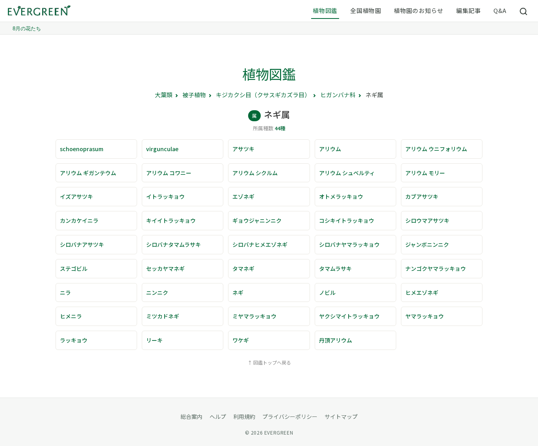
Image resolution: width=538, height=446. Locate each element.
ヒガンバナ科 (338, 95)
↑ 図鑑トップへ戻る (269, 362)
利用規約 (244, 416)
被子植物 (194, 95)
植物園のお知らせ (418, 10)
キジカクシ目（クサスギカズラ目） (263, 95)
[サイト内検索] (524, 11)
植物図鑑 (325, 10)
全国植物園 (365, 10)
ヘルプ (218, 416)
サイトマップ (341, 416)
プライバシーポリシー (289, 416)
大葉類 (164, 95)
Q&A (499, 10)
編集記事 (468, 10)
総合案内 (191, 416)
